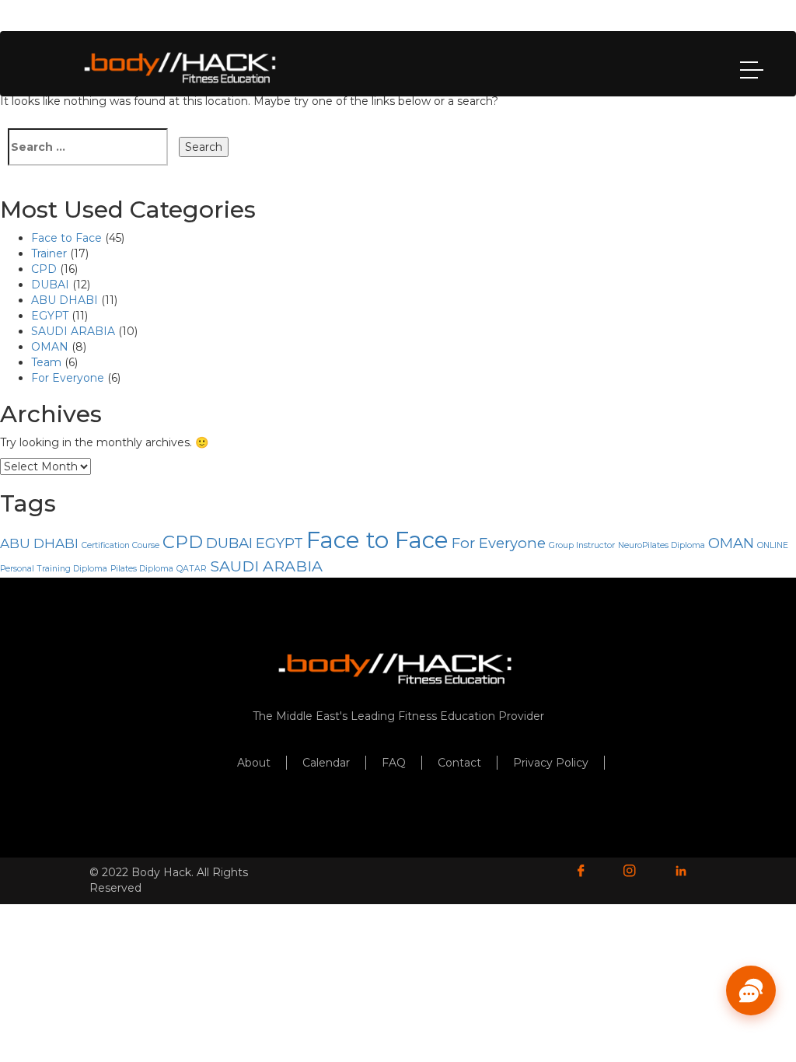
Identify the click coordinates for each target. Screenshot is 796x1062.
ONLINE (772, 545)
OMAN (49, 347)
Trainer (49, 253)
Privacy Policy (550, 763)
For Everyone (67, 378)
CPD (44, 269)
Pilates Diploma (141, 569)
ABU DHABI (64, 300)
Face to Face (66, 238)
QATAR (191, 569)
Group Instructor (582, 545)
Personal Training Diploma (53, 569)
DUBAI (50, 285)
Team (46, 362)
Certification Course (120, 545)
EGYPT (49, 316)
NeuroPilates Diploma (661, 545)
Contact (459, 763)
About (254, 763)
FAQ (394, 763)
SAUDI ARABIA (73, 331)
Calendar (326, 763)
